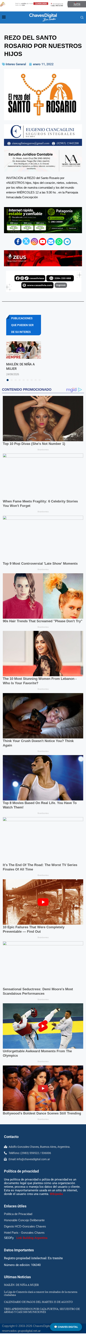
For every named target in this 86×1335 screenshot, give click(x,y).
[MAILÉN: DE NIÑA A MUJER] (23, 350)
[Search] (82, 17)
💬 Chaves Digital (66, 1326)
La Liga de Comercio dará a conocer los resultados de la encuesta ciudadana (40, 1293)
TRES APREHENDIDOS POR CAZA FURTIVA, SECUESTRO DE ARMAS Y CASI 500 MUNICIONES (42, 1310)
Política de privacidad (21, 1171)
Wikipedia (56, 1194)
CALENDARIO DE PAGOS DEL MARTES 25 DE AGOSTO (38, 1301)
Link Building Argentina (31, 1238)
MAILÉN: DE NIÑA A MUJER (21, 1284)
